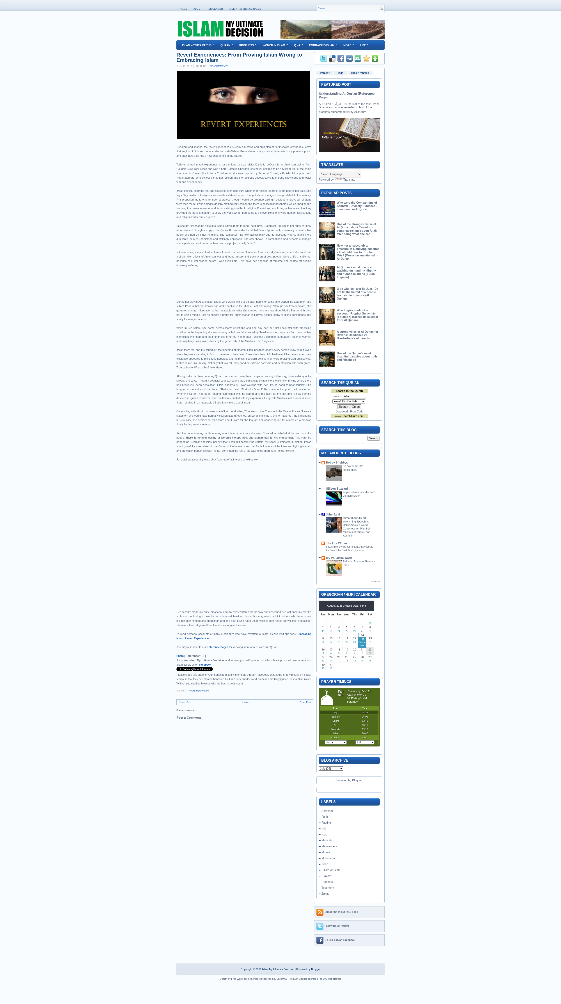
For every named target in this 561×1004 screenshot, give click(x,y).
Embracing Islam (323, 45)
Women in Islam (275, 45)
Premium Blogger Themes (302, 978)
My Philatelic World (339, 558)
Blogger (357, 780)
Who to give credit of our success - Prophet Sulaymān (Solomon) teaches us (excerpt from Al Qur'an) (357, 315)
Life (364, 45)
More (348, 45)
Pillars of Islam (331, 870)
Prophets (248, 45)
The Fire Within (336, 543)
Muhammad (328, 858)
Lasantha (282, 978)
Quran (226, 45)
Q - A (298, 45)
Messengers (329, 846)
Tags (340, 73)
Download (342, 411)
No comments (219, 66)
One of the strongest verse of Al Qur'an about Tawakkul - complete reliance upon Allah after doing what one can (357, 229)
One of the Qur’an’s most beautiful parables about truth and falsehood (357, 356)
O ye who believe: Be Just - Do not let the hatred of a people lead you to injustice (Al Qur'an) (357, 293)
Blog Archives (360, 73)
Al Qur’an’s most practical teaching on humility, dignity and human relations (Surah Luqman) (356, 272)
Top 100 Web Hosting (329, 978)
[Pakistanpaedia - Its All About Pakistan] (332, 38)
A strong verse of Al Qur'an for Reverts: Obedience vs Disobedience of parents (357, 335)
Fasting (326, 822)
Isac (324, 834)
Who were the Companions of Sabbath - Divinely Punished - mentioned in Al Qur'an (357, 206)
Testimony (328, 887)
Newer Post (185, 702)
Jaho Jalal (333, 514)
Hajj (323, 828)
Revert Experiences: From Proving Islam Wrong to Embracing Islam (239, 57)
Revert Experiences (198, 690)
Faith (324, 816)
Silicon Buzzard (337, 488)
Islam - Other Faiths (198, 45)
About (198, 8)
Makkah (326, 840)
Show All (375, 581)
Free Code (356, 411)
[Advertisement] (227, 287)
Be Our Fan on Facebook (340, 940)
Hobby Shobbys (337, 462)
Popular (325, 73)
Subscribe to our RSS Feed (341, 911)
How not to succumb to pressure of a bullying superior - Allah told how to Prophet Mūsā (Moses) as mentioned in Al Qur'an (358, 252)
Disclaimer (215, 8)
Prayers (326, 876)
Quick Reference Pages (245, 8)
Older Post (305, 702)
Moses (325, 852)
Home (183, 8)
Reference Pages (217, 647)
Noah (324, 864)
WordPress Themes (247, 978)
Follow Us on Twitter (337, 926)
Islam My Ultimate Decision (278, 969)
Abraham (327, 810)
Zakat (325, 893)
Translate (349, 179)
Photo (180, 655)
